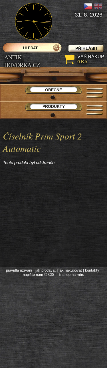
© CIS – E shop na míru (64, 274)
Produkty (54, 106)
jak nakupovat (70, 270)
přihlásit (86, 48)
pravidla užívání (19, 270)
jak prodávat (45, 270)
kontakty (92, 270)
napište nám (33, 274)
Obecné (53, 90)
